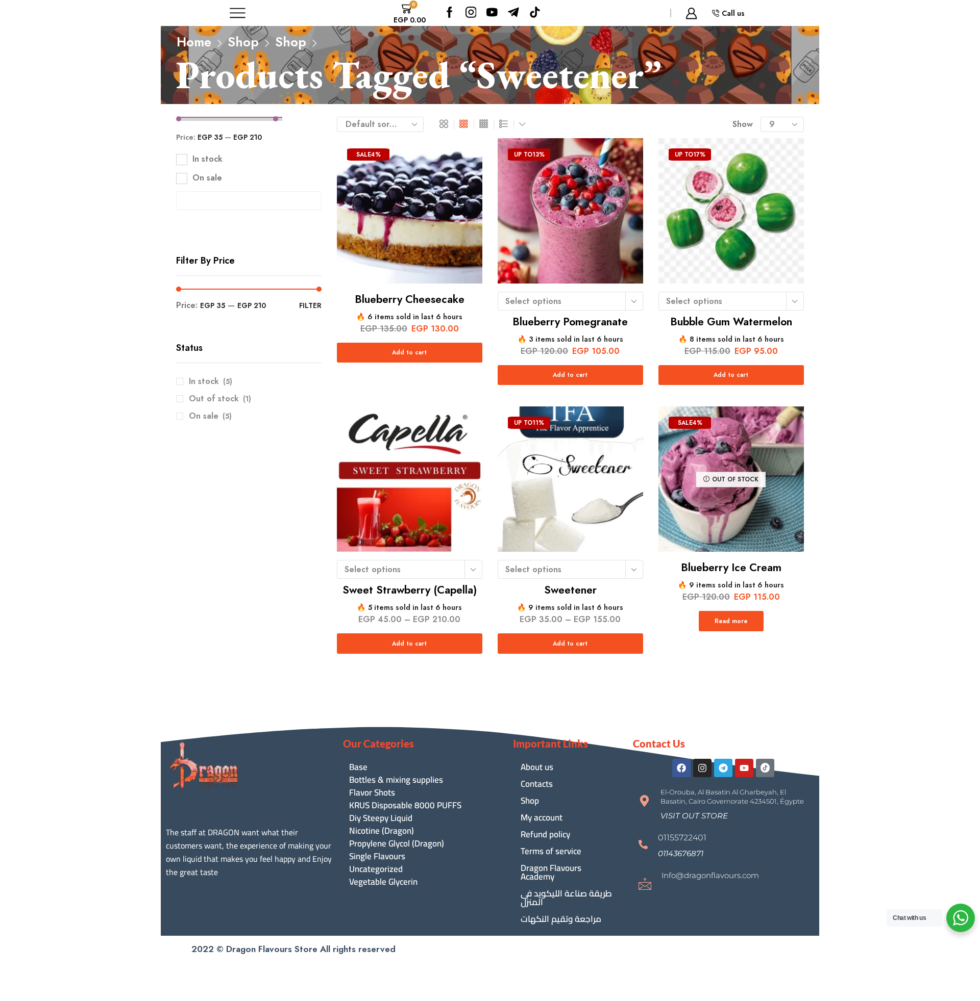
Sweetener (570, 590)
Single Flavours (377, 856)
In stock (207, 159)
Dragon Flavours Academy (551, 872)
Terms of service (551, 851)
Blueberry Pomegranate (570, 321)
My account (541, 817)
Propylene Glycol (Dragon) (396, 843)
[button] (694, 815)
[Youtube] (492, 13)
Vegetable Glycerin (383, 882)
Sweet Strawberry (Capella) (409, 590)
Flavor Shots (372, 792)
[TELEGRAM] (513, 13)
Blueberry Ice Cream (731, 567)
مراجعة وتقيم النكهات (561, 919)
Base (358, 767)
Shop (243, 42)
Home (194, 42)
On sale (207, 178)
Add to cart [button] (409, 352)
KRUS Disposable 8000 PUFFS (405, 805)
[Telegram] (723, 768)
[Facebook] (449, 13)
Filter (310, 305)
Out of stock (220, 398)
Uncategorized (376, 869)
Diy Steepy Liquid (380, 818)
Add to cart (570, 374)
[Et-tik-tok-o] (765, 768)
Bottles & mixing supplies (396, 780)
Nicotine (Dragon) (381, 831)
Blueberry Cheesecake (409, 299)
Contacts (537, 784)
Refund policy (545, 834)
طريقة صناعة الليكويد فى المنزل (566, 897)
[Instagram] (471, 13)
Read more (731, 621)
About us (537, 767)
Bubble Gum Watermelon (731, 321)
